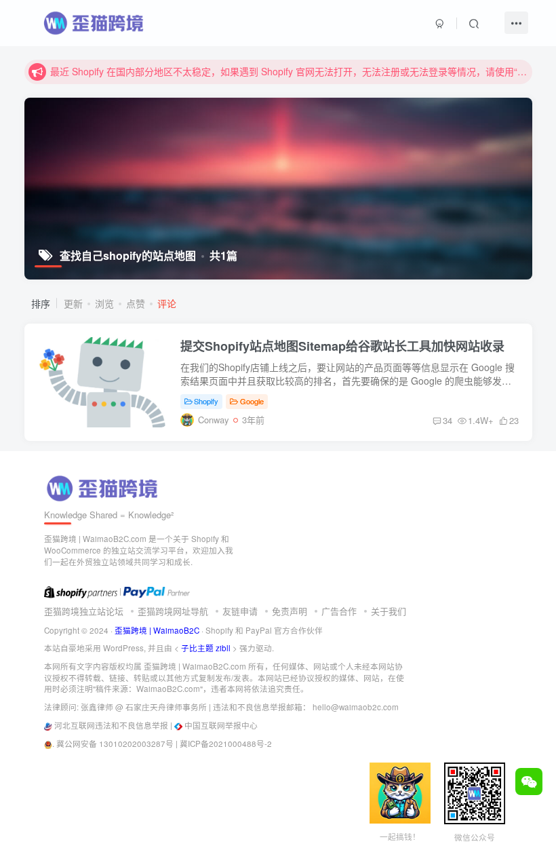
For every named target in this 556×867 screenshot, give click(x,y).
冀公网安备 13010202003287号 (115, 743)
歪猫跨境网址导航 (173, 610)
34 (447, 420)
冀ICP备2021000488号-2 (226, 743)
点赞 (135, 303)
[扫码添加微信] (528, 781)
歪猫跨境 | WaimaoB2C (157, 630)
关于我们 (388, 610)
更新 (73, 303)
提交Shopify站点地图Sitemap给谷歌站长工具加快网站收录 (342, 346)
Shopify (206, 401)
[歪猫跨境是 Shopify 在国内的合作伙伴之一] (80, 590)
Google (252, 401)
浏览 (104, 303)
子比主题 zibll (206, 647)
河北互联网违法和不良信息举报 (111, 725)
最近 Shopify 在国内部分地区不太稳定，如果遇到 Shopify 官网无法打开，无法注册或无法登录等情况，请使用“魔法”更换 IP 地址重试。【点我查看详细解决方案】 (289, 71)
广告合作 (339, 610)
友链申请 (240, 610)
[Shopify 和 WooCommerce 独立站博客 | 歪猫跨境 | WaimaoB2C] (104, 486)
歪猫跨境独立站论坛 (83, 610)
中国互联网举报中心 (221, 725)
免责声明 (289, 610)
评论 (166, 303)
